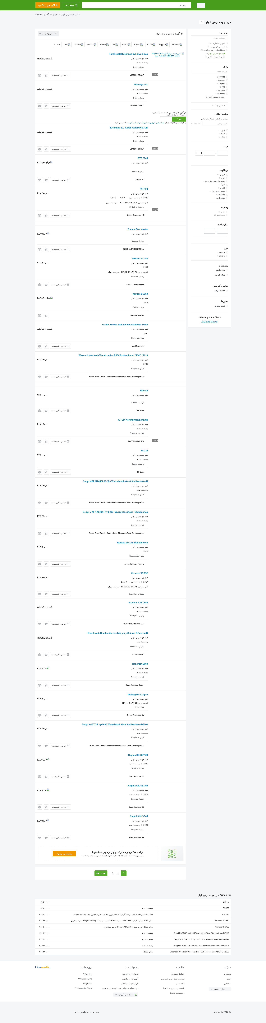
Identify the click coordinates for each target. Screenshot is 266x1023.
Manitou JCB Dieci (138, 602)
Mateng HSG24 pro (138, 694)
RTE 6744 (143, 158)
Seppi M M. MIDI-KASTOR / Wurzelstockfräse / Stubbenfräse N (115, 481)
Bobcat (144, 390)
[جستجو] (188, 5)
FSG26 (144, 450)
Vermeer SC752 (140, 258)
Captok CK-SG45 (139, 816)
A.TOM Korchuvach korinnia (133, 420)
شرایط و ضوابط (177, 974)
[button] (46, 75)
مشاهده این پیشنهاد (64, 854)
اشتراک (179, 119)
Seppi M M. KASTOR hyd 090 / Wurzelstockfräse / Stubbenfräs (115, 512)
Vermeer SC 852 (139, 573)
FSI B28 (144, 189)
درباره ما (227, 974)
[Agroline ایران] (220, 5)
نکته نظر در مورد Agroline (173, 988)
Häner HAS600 (140, 664)
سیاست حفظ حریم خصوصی (172, 979)
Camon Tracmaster (138, 229)
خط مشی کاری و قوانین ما (153, 123)
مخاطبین (227, 983)
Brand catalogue (177, 993)
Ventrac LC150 (140, 294)
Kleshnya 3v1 (141, 84)
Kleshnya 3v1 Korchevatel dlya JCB (129, 128)
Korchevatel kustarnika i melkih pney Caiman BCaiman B (118, 633)
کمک (229, 979)
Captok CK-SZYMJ (138, 755)
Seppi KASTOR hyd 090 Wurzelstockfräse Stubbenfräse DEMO (115, 724)
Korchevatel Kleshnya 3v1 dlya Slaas (128, 54)
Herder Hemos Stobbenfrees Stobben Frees (125, 324)
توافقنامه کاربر (134, 123)
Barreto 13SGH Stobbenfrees (132, 542)
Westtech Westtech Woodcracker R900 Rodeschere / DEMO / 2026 (113, 355)
